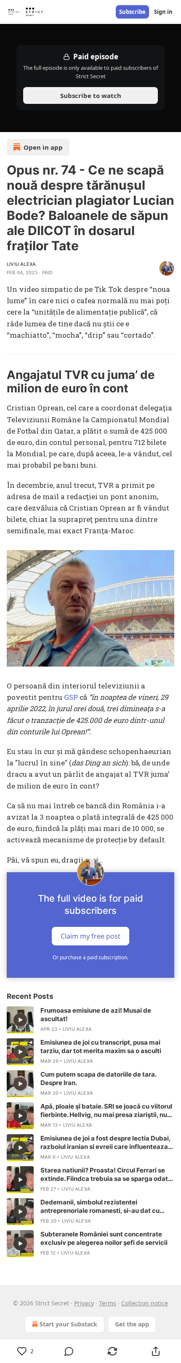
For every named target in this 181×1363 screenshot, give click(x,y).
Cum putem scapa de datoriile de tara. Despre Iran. (98, 1078)
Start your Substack (68, 1324)
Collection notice (144, 1303)
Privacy (84, 1303)
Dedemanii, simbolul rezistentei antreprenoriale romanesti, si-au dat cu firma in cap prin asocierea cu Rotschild (100, 1206)
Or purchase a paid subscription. (90, 957)
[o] (20, 1020)
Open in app (43, 147)
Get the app (132, 1324)
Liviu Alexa (21, 264)
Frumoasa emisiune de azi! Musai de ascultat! (95, 1014)
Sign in (163, 12)
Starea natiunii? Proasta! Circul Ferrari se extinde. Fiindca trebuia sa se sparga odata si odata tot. (106, 1174)
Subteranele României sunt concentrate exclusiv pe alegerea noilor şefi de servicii (104, 1238)
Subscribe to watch (90, 95)
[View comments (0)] (68, 1351)
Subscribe (132, 12)
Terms (107, 1303)
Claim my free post (90, 935)
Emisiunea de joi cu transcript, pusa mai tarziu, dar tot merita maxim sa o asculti (100, 1046)
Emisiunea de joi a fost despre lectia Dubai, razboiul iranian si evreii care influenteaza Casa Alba (105, 1142)
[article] (90, 1019)
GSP (72, 697)
